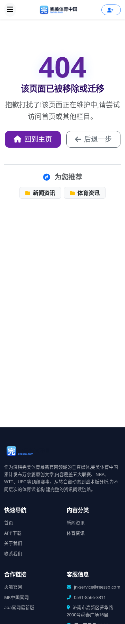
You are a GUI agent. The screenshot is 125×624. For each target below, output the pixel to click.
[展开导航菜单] (10, 10)
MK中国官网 (16, 597)
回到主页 (38, 139)
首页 (8, 523)
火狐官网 (13, 587)
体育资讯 (88, 193)
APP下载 (13, 533)
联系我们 (13, 554)
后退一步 (98, 139)
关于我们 (13, 543)
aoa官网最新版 (19, 607)
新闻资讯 (43, 193)
